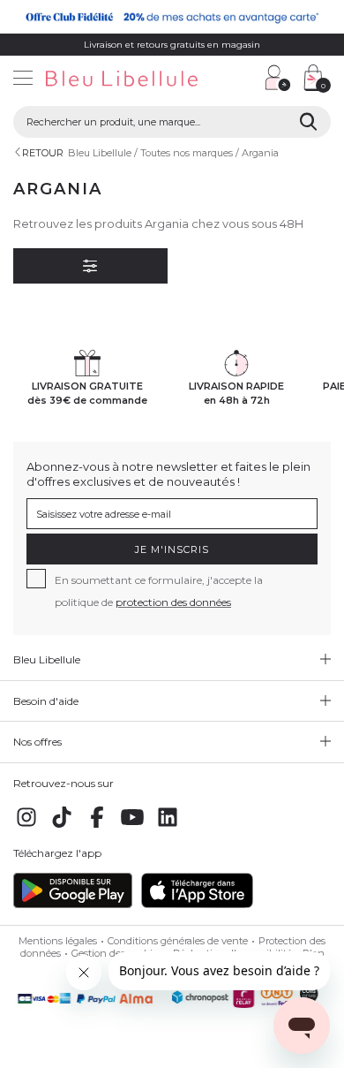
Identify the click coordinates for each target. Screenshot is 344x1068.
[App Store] (197, 904)
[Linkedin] (167, 827)
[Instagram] (26, 827)
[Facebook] (97, 827)
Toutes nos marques (186, 153)
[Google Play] (72, 904)
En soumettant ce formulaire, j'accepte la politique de (159, 591)
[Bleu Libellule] (126, 80)
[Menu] (23, 80)
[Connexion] (277, 77)
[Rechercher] (308, 122)
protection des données (173, 602)
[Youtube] (132, 827)
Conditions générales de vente (178, 941)
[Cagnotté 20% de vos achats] (172, 17)
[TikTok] (62, 827)
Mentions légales (58, 941)
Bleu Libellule (99, 153)
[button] (242, 80)
